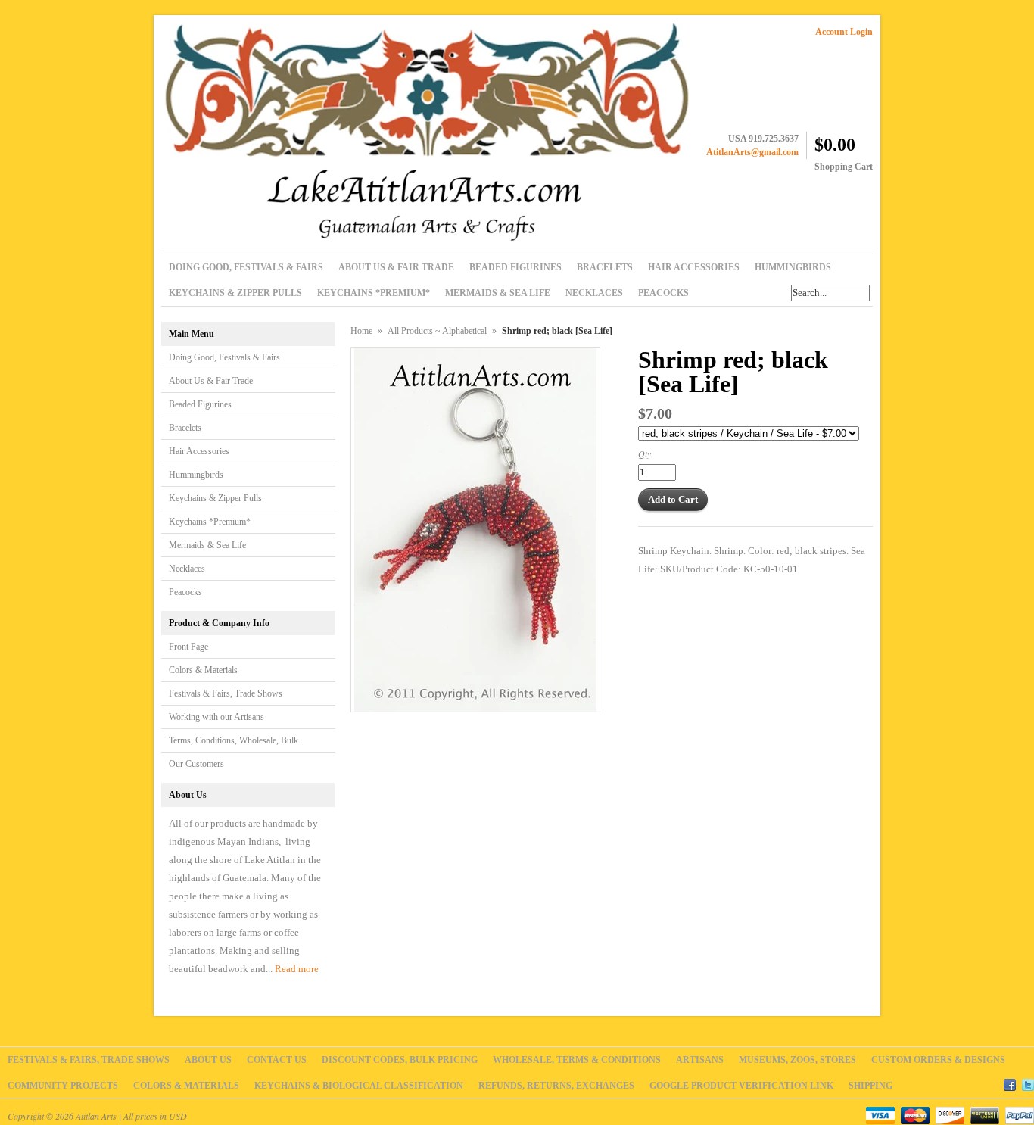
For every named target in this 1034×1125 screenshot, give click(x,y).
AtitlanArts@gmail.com (752, 152)
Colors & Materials (203, 670)
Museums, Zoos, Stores (797, 1060)
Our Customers (196, 764)
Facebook (1010, 1082)
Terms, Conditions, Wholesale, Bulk (233, 740)
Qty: (645, 453)
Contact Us (277, 1060)
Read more (297, 968)
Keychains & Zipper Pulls (215, 498)
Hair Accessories (199, 451)
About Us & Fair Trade (211, 381)
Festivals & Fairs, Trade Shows (225, 693)
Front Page (188, 646)
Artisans (700, 1060)
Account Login (844, 31)
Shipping (870, 1085)
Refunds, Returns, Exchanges (556, 1085)
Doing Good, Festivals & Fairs (224, 357)
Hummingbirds (196, 474)
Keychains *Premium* (210, 521)
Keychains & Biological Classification (358, 1085)
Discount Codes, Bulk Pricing (400, 1060)
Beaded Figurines (200, 404)
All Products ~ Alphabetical (437, 331)
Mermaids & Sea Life (207, 545)
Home (361, 331)
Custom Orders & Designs (938, 1060)
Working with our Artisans (216, 717)
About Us (208, 1060)
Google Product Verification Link (741, 1085)
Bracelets (185, 427)
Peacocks (185, 592)
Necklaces (187, 568)
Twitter (1028, 1082)
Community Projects (63, 1085)
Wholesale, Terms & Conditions (577, 1060)
